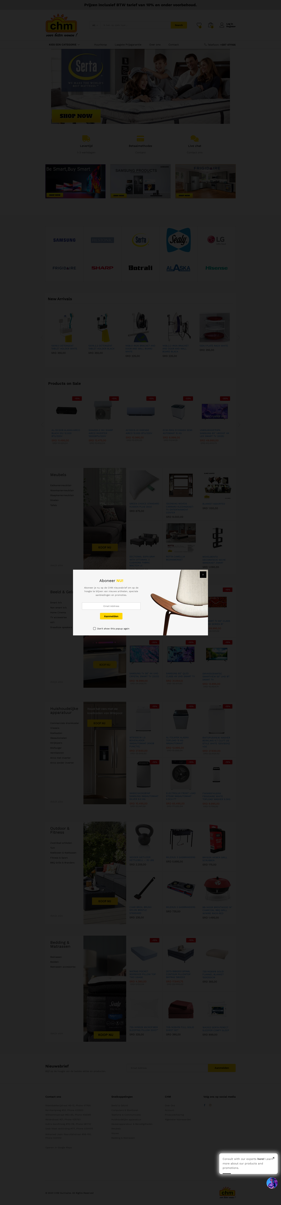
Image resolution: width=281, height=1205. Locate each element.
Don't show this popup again (113, 628)
